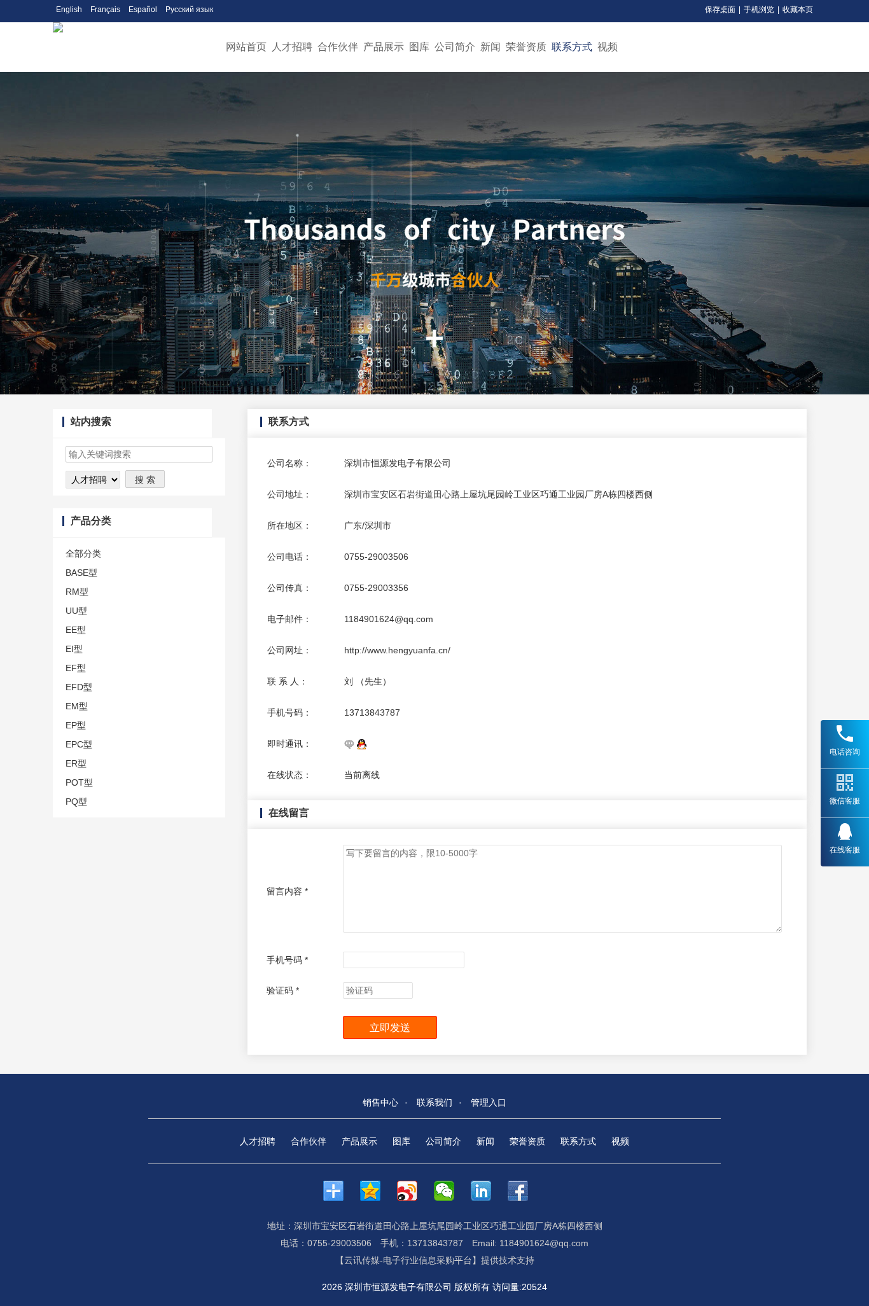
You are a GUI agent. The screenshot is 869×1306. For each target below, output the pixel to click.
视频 (607, 46)
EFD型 (79, 687)
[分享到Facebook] (524, 1191)
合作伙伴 (337, 46)
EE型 (76, 630)
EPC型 (79, 744)
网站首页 (246, 46)
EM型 (77, 706)
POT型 (79, 782)
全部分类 (83, 553)
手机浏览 (759, 9)
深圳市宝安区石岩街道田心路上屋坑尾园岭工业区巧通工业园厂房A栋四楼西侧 (498, 494)
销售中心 (380, 1102)
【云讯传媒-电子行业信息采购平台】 (408, 1260)
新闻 (490, 46)
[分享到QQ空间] (376, 1191)
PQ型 (76, 801)
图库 (419, 46)
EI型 (74, 649)
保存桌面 (720, 9)
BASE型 (81, 572)
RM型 (77, 592)
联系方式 (572, 46)
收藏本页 (797, 9)
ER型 (76, 763)
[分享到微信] (450, 1191)
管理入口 (488, 1102)
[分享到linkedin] (487, 1191)
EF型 (76, 668)
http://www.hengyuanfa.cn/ (397, 650)
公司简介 (454, 46)
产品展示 (383, 46)
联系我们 (434, 1102)
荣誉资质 (526, 46)
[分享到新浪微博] (413, 1191)
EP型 (76, 725)
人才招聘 (292, 46)
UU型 (76, 611)
